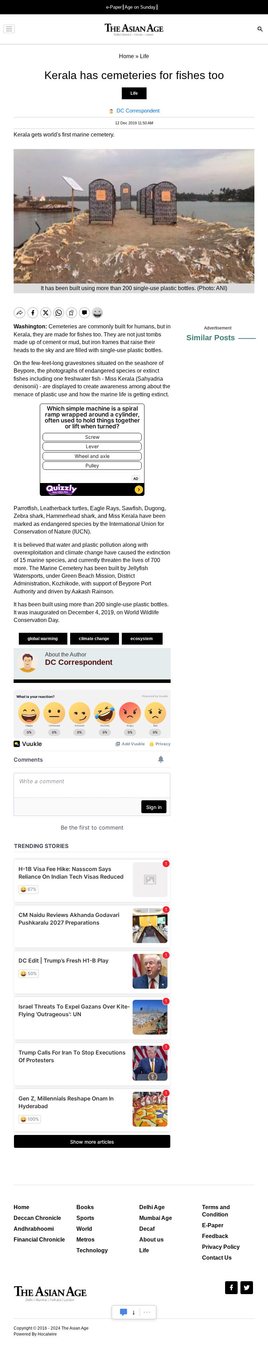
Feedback (215, 1236)
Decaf (147, 1229)
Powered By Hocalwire (35, 1334)
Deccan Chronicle (37, 1218)
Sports (85, 1218)
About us (151, 1240)
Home (21, 1207)
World (84, 1229)
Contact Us (217, 1258)
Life (134, 93)
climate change (94, 638)
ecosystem (142, 638)
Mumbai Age (155, 1218)
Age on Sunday (140, 7)
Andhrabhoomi (34, 1229)
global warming (43, 638)
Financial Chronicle (39, 1240)
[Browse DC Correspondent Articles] (27, 662)
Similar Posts (210, 337)
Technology (92, 1250)
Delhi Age (152, 1207)
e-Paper (114, 7)
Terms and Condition (216, 1210)
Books (85, 1207)
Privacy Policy (221, 1247)
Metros (85, 1240)
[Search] (260, 29)
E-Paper (212, 1225)
